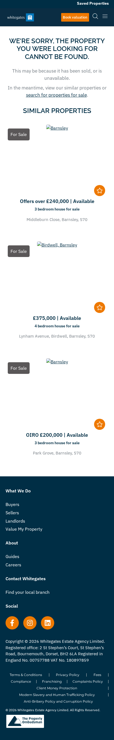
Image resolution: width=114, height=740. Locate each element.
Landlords (15, 521)
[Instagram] (30, 622)
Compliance (21, 681)
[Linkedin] (47, 622)
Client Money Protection (57, 688)
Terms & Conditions (26, 675)
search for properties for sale (56, 95)
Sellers (12, 512)
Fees (97, 675)
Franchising (52, 681)
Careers (13, 564)
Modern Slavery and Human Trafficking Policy (57, 695)
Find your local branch (28, 592)
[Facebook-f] (12, 622)
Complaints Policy (87, 681)
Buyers (12, 504)
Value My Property (24, 529)
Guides (12, 556)
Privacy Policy (67, 675)
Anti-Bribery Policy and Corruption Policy (58, 701)
